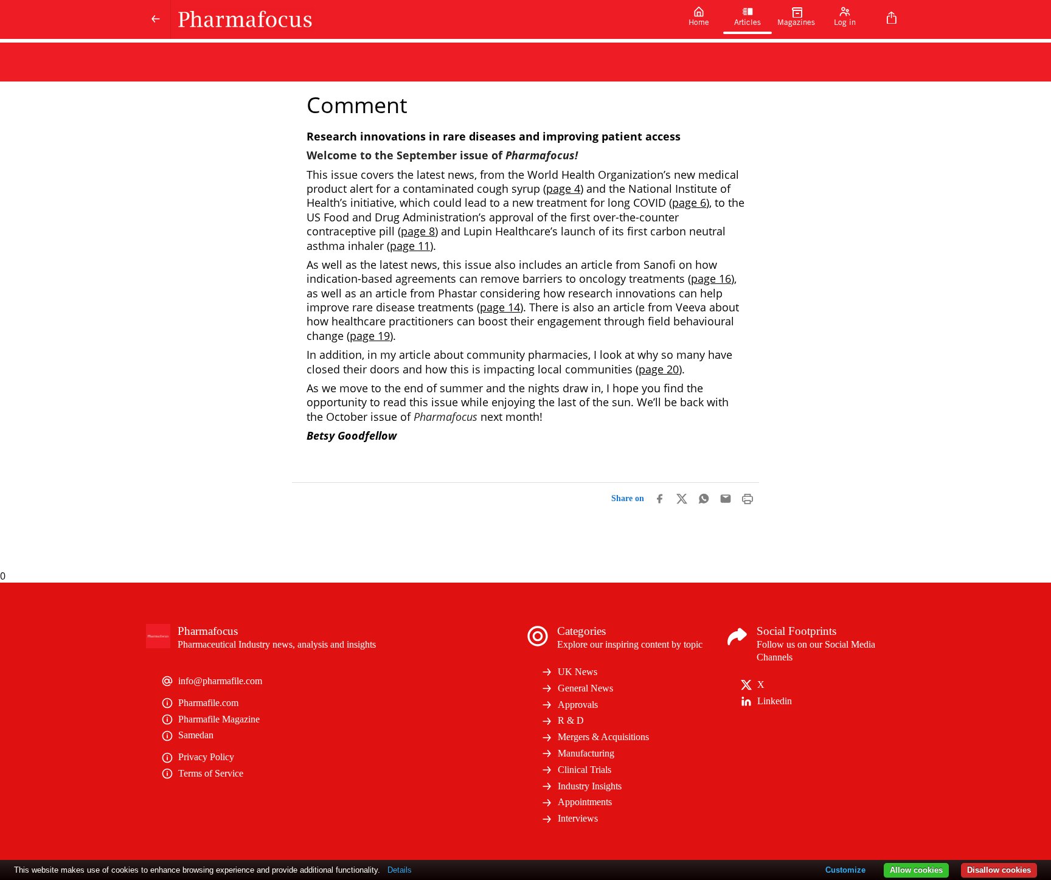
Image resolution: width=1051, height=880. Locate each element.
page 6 (689, 202)
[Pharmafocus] (423, 19)
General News (585, 688)
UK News (577, 672)
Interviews (578, 818)
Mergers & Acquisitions (603, 737)
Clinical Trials (584, 769)
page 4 (563, 188)
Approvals (578, 704)
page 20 (659, 369)
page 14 (500, 307)
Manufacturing (586, 753)
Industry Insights (590, 786)
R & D (571, 720)
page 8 (418, 231)
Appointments (585, 802)
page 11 (410, 245)
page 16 (711, 278)
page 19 (370, 335)
